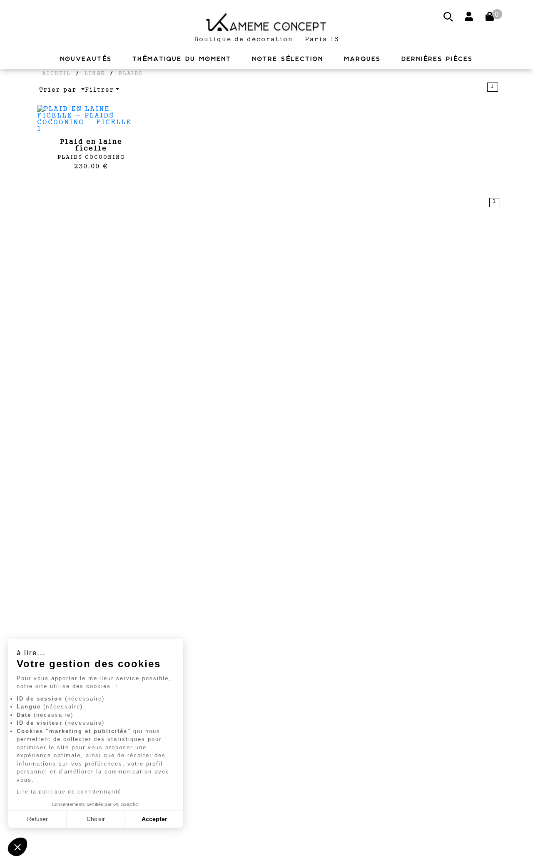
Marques (362, 59)
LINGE (95, 73)
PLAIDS (130, 73)
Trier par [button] (59, 90)
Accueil (56, 73)
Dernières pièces (437, 59)
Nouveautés (86, 59)
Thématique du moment (182, 59)
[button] (17, 847)
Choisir (96, 819)
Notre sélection (288, 59)
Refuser (37, 819)
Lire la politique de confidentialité (69, 792)
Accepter (154, 819)
